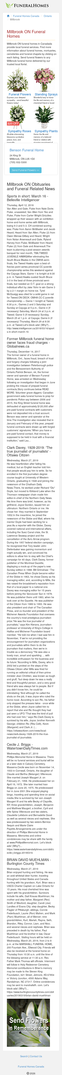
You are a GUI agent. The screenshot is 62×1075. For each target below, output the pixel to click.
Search (24, 1056)
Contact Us (36, 1056)
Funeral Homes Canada (31, 1066)
